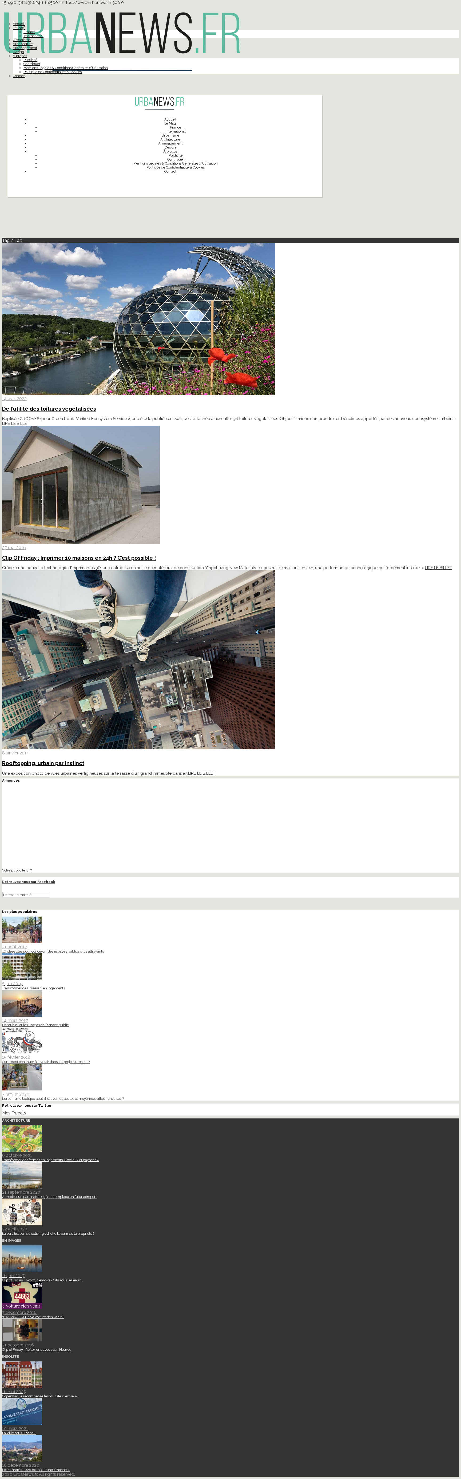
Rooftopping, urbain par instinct (43, 763)
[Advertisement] (230, 220)
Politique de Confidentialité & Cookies (52, 72)
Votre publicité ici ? (17, 870)
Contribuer (31, 64)
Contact (19, 76)
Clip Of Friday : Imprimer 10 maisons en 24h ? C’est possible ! (79, 558)
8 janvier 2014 (15, 753)
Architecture (23, 44)
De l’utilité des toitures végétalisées (49, 409)
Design (18, 52)
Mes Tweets (14, 1113)
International (33, 36)
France (29, 32)
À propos (20, 56)
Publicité (30, 60)
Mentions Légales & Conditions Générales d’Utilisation (65, 68)
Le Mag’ (19, 28)
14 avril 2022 (14, 398)
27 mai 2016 (14, 547)
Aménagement (25, 48)
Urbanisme (22, 40)
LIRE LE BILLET (15, 423)
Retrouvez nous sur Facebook (28, 882)
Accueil (19, 24)
